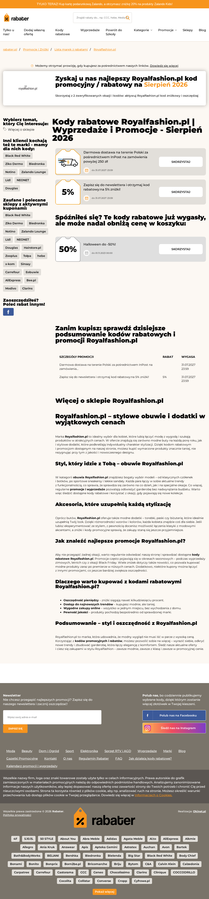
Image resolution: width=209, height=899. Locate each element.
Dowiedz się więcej (164, 66)
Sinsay (25, 264)
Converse (104, 881)
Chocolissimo (120, 872)
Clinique (160, 872)
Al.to (153, 839)
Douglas (11, 188)
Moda (10, 751)
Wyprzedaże (90, 30)
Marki (167, 751)
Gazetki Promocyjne (22, 758)
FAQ (118, 758)
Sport (70, 751)
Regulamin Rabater (94, 758)
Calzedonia (191, 864)
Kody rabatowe (62, 32)
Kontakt (50, 758)
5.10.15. (28, 839)
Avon (166, 847)
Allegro (27, 847)
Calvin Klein (167, 864)
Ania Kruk (47, 847)
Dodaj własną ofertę (34, 32)
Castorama (65, 872)
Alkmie (190, 839)
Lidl (8, 180)
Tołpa (27, 256)
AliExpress (12, 280)
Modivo (10, 288)
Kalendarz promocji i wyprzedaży (31, 766)
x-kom (10, 264)
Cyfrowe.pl (142, 881)
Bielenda (114, 855)
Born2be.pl (72, 864)
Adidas (112, 839)
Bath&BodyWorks (27, 855)
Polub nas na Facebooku (178, 715)
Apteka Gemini (106, 847)
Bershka (72, 855)
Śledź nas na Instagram (178, 728)
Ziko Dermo (14, 164)
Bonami (16, 864)
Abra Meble (91, 839)
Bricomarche (97, 864)
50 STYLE (46, 839)
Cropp (122, 881)
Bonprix (52, 864)
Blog (202, 30)
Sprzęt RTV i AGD (117, 751)
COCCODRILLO (184, 872)
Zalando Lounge (33, 172)
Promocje (165, 30)
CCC (83, 872)
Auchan (149, 847)
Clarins (27, 288)
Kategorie (141, 30)
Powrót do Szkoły (114, 32)
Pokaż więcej (104, 892)
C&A (148, 864)
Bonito (34, 864)
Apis (85, 847)
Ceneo (98, 872)
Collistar (84, 881)
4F (15, 839)
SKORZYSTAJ (180, 162)
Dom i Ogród (49, 751)
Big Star (134, 855)
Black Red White (17, 156)
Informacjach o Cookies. (153, 795)
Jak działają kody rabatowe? (150, 758)
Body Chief (187, 855)
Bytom (133, 864)
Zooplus (11, 256)
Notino (10, 172)
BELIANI (53, 855)
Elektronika (89, 751)
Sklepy (188, 30)
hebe (41, 256)
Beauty (27, 751)
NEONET (23, 180)
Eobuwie (32, 272)
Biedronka (37, 164)
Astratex (130, 847)
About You (68, 839)
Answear (68, 847)
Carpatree (21, 872)
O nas (67, 758)
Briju (117, 864)
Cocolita (65, 881)
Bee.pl (31, 280)
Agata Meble (133, 839)
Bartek (182, 847)
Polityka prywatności (17, 815)
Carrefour (12, 272)
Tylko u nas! (8, 32)
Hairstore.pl (32, 248)
